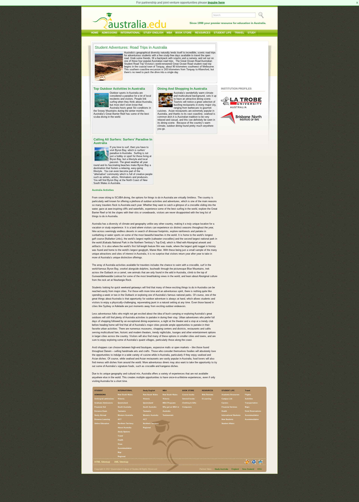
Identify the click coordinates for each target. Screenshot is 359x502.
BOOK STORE (183, 32)
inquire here (216, 2)
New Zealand (248, 469)
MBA (169, 32)
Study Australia (221, 469)
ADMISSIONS (109, 32)
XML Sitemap (121, 462)
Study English (153, 32)
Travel (239, 32)
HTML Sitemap (102, 462)
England (235, 469)
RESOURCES (202, 32)
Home (94, 32)
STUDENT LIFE (222, 32)
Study (252, 32)
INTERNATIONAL (130, 32)
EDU (259, 469)
